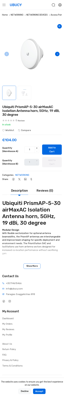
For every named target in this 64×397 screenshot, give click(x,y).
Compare (26, 130)
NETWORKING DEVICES (37, 15)
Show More (32, 266)
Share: (5, 179)
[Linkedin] (25, 179)
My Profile (7, 334)
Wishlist (9, 130)
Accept (39, 391)
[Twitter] (19, 179)
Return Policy (9, 349)
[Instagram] (9, 301)
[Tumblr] (31, 179)
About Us (7, 344)
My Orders (7, 324)
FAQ (4, 354)
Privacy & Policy (10, 360)
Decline (24, 391)
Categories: (8, 175)
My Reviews (8, 329)
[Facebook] (13, 179)
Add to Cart (52, 149)
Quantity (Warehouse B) (10, 162)
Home (5, 15)
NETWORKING (17, 15)
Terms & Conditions (12, 365)
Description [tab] (19, 190)
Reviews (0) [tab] (44, 190)
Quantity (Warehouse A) (10, 150)
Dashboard (8, 318)
